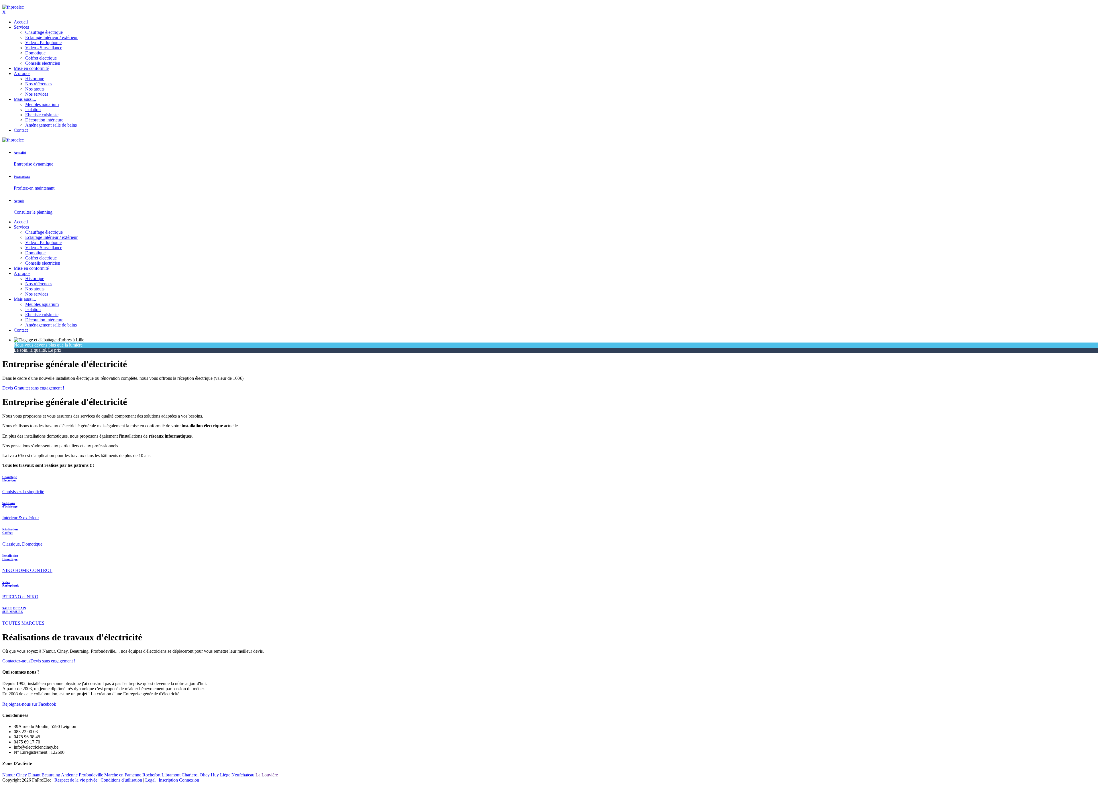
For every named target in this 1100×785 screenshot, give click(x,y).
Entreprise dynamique (33, 164)
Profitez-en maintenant (34, 188)
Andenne (69, 774)
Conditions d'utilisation (121, 780)
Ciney (21, 774)
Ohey (205, 774)
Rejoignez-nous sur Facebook (29, 704)
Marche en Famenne (122, 774)
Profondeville (91, 774)
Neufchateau (242, 774)
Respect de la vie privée (75, 780)
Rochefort (151, 774)
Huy (215, 774)
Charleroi (190, 774)
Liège (225, 774)
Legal (150, 780)
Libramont (171, 774)
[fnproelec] (13, 7)
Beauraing (51, 774)
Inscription (168, 780)
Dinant (34, 774)
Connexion (189, 780)
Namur (8, 774)
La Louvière (267, 774)
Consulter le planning (33, 212)
